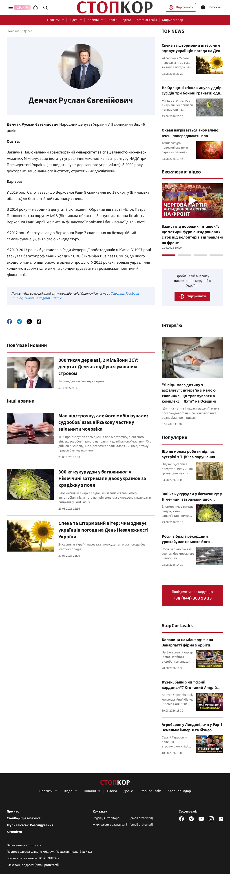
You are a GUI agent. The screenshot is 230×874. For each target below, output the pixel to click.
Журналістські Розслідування (30, 825)
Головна (13, 31)
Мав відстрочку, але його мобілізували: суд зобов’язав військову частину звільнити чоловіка (103, 422)
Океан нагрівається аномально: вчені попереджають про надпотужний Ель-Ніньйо (190, 135)
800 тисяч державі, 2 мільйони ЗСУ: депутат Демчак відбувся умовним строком (98, 367)
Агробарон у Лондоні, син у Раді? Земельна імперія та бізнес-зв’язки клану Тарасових (192, 730)
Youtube (16, 298)
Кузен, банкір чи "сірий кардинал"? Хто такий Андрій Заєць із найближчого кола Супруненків (189, 690)
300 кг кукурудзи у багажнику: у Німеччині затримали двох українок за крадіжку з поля (102, 478)
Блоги (112, 20)
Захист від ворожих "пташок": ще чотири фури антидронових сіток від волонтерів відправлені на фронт (192, 235)
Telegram (117, 293)
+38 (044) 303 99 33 (192, 598)
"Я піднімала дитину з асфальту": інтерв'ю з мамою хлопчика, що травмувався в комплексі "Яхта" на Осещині (189, 393)
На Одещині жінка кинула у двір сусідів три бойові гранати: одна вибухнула (192, 93)
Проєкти (53, 20)
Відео (73, 20)
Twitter (29, 298)
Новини (93, 20)
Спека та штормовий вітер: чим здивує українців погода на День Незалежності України (103, 530)
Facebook (132, 293)
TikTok (56, 298)
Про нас (13, 811)
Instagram (42, 298)
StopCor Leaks (147, 20)
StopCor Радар (172, 20)
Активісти (14, 832)
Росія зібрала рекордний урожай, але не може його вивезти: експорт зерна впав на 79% (191, 545)
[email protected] (47, 865)
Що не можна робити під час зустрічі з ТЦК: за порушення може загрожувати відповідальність (188, 460)
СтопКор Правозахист (23, 818)
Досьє (127, 20)
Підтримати (184, 7)
